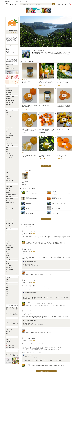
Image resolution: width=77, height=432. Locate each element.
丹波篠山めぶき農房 (9, 247)
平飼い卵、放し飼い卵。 (10, 202)
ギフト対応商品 (8, 92)
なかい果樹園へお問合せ (10, 68)
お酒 (7, 172)
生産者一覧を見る (15, 273)
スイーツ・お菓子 (9, 118)
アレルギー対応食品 (9, 166)
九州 (7, 299)
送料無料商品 (8, 98)
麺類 (7, 151)
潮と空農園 (8, 249)
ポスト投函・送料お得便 (10, 100)
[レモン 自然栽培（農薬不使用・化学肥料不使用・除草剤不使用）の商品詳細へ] (46, 147)
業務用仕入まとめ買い (10, 102)
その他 (7, 176)
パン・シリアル (8, 141)
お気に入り (66, 4)
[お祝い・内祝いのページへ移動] (12, 77)
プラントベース (8, 139)
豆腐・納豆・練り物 (9, 145)
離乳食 (7, 161)
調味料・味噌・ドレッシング (11, 125)
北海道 (7, 279)
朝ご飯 (7, 206)
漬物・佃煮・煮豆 (9, 157)
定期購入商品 (8, 104)
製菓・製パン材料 (9, 159)
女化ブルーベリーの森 (10, 243)
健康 (7, 168)
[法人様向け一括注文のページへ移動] (12, 72)
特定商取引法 (8, 66)
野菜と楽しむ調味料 (9, 198)
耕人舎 (7, 251)
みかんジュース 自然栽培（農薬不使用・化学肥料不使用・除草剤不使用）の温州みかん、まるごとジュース (45, 242)
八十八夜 (7, 271)
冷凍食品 (7, 129)
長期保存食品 (8, 212)
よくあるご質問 (9, 339)
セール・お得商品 (9, 94)
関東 (7, 285)
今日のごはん (8, 333)
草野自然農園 (8, 241)
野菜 (7, 112)
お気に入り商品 (8, 106)
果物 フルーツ (8, 120)
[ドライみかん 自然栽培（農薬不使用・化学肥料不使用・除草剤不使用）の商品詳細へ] (63, 98)
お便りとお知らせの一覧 (46, 218)
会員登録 (58, 4)
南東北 (7, 283)
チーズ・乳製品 (8, 133)
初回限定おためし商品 (10, 96)
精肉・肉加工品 (8, 137)
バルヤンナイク (8, 259)
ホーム (7, 14)
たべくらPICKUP (9, 186)
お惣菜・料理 (8, 116)
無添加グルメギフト (9, 180)
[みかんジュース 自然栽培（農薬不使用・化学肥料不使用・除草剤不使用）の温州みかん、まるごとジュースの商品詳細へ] (46, 74)
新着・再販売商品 (9, 90)
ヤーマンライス (8, 257)
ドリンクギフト (8, 190)
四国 (7, 297)
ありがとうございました (27, 314)
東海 (7, 289)
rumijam (7, 255)
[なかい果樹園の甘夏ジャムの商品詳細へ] (28, 73)
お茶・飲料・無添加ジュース (11, 127)
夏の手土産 (8, 188)
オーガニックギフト (9, 219)
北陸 (7, 291)
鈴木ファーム (8, 236)
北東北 (7, 281)
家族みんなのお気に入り (27, 235)
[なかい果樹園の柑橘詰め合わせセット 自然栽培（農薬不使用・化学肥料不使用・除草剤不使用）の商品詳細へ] (46, 123)
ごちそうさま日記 (9, 329)
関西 (7, 293)
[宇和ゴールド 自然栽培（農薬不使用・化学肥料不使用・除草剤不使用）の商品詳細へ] (28, 123)
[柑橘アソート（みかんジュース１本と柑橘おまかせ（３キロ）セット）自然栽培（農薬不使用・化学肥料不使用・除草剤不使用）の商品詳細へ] (63, 123)
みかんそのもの (25, 284)
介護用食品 (8, 178)
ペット (7, 174)
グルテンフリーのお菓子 (10, 214)
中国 (7, 295)
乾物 (7, 147)
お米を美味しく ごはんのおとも (11, 210)
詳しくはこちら (15, 314)
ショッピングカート (10, 345)
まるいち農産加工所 (9, 269)
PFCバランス (8, 170)
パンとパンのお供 (9, 204)
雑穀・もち (8, 122)
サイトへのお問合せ (10, 347)
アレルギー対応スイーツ (10, 217)
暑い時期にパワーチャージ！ (28, 342)
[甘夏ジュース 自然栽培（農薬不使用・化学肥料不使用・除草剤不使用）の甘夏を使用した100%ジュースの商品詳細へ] (63, 74)
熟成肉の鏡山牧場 (9, 267)
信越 (7, 287)
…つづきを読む (67, 54)
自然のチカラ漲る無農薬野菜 (11, 194)
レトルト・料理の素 (9, 155)
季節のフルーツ (8, 196)
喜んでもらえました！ (26, 253)
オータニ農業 (8, 245)
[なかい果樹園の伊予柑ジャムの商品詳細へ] (46, 98)
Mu (6, 261)
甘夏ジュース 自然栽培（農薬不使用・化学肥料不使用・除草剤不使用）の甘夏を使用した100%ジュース (45, 365)
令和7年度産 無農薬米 (10, 208)
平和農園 (7, 239)
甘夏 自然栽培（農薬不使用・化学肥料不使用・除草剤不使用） (37, 273)
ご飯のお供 (8, 153)
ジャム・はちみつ (9, 143)
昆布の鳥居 (8, 234)
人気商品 (7, 88)
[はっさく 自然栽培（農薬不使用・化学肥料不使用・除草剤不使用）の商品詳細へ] (63, 147)
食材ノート (8, 331)
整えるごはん (8, 200)
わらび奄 (7, 253)
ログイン (62, 4)
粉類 (7, 149)
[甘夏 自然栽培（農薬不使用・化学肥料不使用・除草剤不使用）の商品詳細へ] (28, 99)
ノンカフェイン (8, 225)
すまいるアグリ (8, 232)
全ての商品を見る (46, 165)
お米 (7, 114)
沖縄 (7, 301)
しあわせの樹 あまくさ (10, 265)
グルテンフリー (8, 163)
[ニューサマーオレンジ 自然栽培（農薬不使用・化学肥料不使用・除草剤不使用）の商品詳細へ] (28, 150)
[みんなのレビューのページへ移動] (12, 82)
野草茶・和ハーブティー (10, 221)
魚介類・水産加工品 (9, 135)
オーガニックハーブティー (10, 223)
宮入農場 (7, 263)
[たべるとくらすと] (12, 4)
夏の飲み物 (8, 192)
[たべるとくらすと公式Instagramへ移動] (12, 360)
